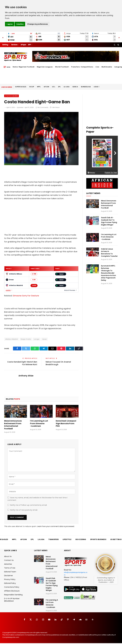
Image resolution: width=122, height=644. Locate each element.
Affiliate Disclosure (12, 591)
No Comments (43, 107)
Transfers (75, 67)
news (44, 339)
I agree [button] (10, 24)
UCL (53, 87)
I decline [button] (19, 24)
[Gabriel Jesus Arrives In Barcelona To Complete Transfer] (92, 251)
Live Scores (6, 87)
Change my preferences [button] (37, 24)
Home (15, 67)
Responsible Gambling (13, 594)
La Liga (66, 87)
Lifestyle (67, 539)
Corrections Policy (11, 587)
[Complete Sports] (15, 56)
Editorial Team (10, 572)
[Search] (118, 44)
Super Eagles (20, 87)
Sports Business (98, 539)
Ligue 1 (96, 87)
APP (29, 45)
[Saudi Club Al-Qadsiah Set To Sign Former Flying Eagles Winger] (92, 220)
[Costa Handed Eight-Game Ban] (41, 164)
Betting (5, 45)
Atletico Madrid (11, 96)
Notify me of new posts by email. (24, 510)
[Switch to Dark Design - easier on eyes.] (114, 45)
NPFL (39, 87)
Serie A (75, 87)
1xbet (61, 274)
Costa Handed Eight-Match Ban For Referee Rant (22, 363)
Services (14, 45)
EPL (59, 87)
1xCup (31, 87)
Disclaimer (8, 575)
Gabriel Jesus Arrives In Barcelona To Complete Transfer (109, 252)
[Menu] (7, 67)
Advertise (8, 564)
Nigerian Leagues (45, 67)
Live (97, 67)
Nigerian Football (26, 67)
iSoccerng (80, 539)
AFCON (46, 87)
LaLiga (8, 290)
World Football (62, 67)
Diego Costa (26, 339)
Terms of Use (9, 568)
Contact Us (9, 560)
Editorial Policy (10, 583)
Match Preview (69, 290)
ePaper (23, 45)
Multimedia (107, 67)
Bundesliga (86, 87)
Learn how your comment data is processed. (55, 526)
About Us (8, 556)
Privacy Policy (9, 579)
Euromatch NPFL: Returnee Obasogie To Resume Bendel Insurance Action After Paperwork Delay (108, 273)
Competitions (87, 67)
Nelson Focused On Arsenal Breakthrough (58, 363)
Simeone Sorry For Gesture (26, 295)
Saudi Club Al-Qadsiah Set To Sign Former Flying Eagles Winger (109, 221)
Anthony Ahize (25, 375)
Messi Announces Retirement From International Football (13, 425)
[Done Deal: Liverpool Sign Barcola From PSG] (67, 411)
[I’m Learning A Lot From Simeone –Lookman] (41, 411)
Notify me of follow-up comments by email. (28, 505)
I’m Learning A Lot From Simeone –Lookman (39, 423)
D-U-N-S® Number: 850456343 (12, 599)
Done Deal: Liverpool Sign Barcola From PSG (66, 423)
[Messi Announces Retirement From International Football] (15, 411)
